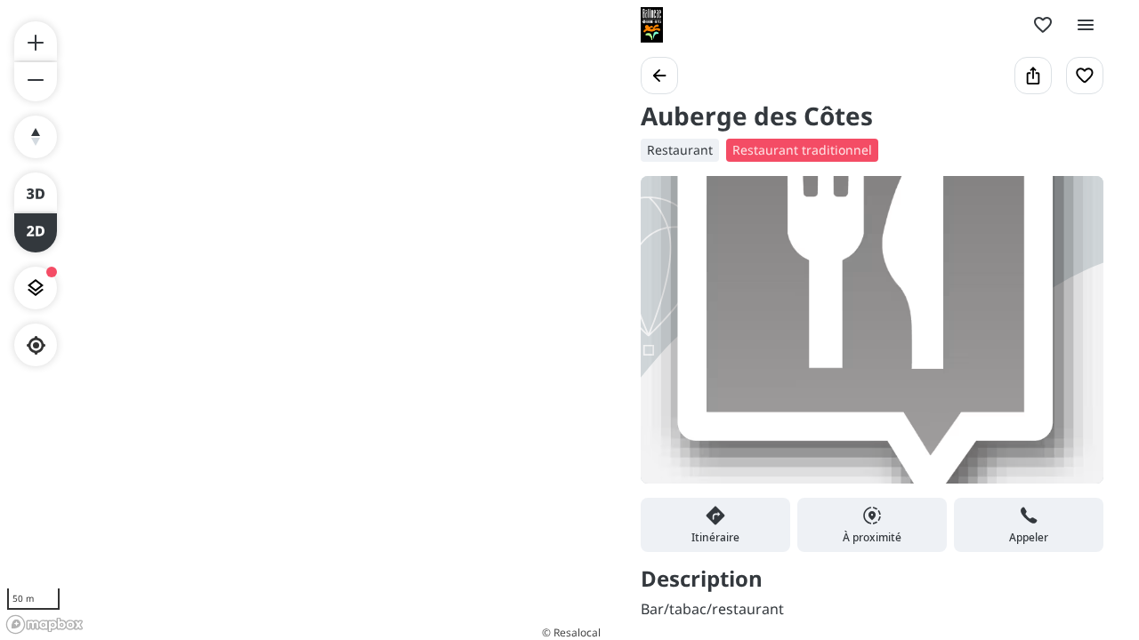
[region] (302, 320)
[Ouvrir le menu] (1085, 25)
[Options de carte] (35, 288)
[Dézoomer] (35, 81)
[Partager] (1033, 75)
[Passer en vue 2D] (35, 232)
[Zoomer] (35, 40)
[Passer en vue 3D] (35, 192)
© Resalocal (571, 632)
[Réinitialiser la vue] (35, 137)
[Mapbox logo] (44, 624)
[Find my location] (36, 345)
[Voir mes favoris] (1043, 25)
